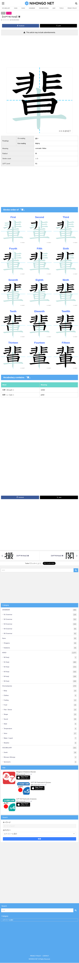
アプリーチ (29, 774)
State (40, 724)
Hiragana (40, 643)
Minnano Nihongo (40, 757)
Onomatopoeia (39, 686)
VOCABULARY (6, 8)
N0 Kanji (40, 657)
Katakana (40, 648)
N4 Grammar (40, 629)
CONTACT (46, 956)
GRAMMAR (32, 8)
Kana (39, 638)
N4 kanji (40, 676)
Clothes (40, 695)
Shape (40, 714)
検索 (39, 839)
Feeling (40, 700)
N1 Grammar (40, 614)
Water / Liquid (40, 738)
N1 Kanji (9, 13)
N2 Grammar (40, 619)
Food (40, 705)
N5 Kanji (40, 681)
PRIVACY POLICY (72, 8)
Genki (40, 752)
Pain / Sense (40, 709)
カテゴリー (7, 830)
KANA (15, 8)
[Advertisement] (39, 51)
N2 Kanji (40, 667)
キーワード (7, 822)
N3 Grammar (40, 624)
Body (40, 690)
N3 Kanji (40, 671)
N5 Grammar (40, 633)
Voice (40, 733)
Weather (40, 743)
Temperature (40, 728)
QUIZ (54, 8)
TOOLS (61, 8)
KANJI (23, 8)
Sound (40, 719)
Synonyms (40, 762)
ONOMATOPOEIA (44, 8)
